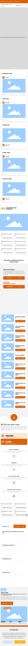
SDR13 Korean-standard (20, 364)
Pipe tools (6, 98)
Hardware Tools (7, 73)
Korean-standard (19, 355)
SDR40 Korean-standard (20, 403)
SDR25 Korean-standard (20, 384)
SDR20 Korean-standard (20, 374)
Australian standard (20, 317)
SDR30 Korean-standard (20, 393)
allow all (20, 642)
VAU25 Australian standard (20, 346)
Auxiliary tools (7, 178)
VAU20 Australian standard (20, 336)
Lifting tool (6, 125)
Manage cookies (8, 642)
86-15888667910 (17, 1)
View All (7, 77)
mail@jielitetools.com (5, 1)
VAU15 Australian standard (20, 327)
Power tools (6, 152)
